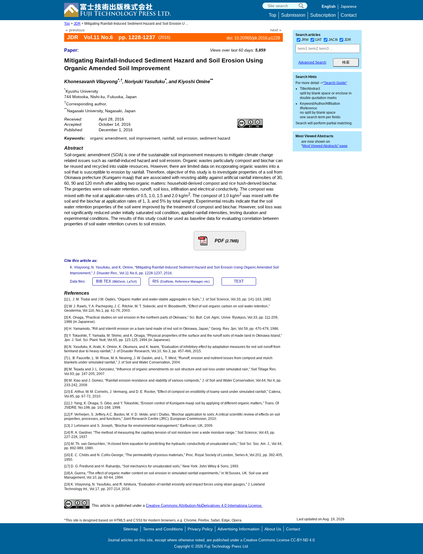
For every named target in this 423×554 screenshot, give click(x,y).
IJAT (318, 40)
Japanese (348, 6)
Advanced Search (312, 62)
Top (272, 15)
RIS (181, 281)
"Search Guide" (335, 83)
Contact (349, 15)
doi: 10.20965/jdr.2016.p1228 (253, 37)
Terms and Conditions (163, 529)
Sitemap (130, 529)
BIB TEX (116, 281)
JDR (77, 24)
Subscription (323, 15)
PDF (227, 240)
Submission (293, 15)
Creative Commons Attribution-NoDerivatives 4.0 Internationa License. (204, 505)
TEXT (238, 281)
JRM (304, 40)
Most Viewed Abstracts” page (325, 146)
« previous (75, 30)
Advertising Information (239, 529)
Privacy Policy (200, 529)
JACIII (333, 40)
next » (275, 30)
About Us (272, 529)
